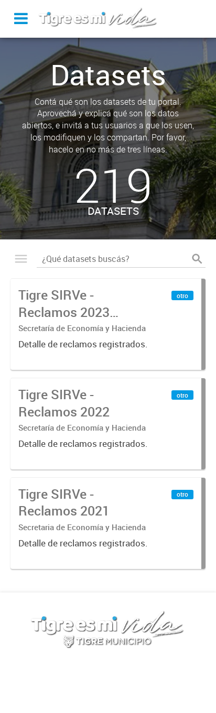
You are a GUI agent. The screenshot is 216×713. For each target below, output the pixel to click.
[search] (197, 259)
